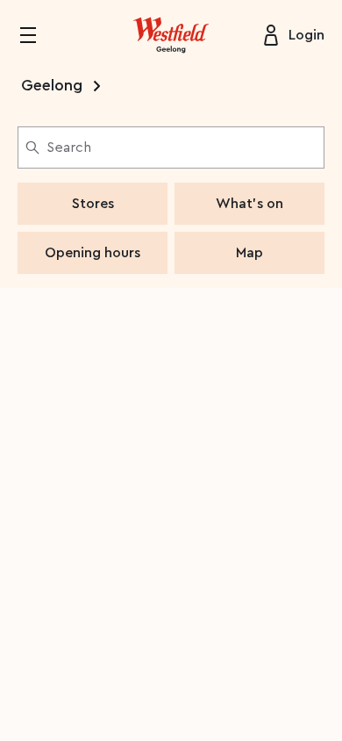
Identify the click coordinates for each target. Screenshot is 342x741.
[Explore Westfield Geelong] (171, 35)
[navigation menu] (39, 35)
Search (68, 147)
